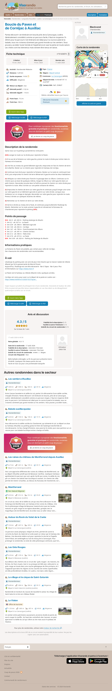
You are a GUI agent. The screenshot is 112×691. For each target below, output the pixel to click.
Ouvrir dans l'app (17, 112)
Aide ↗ (31, 15)
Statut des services (49, 687)
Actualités (8, 668)
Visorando (7, 19)
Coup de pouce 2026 (11, 672)
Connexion (103, 15)
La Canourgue (57, 76)
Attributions (78, 77)
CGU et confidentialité (12, 656)
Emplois (7, 664)
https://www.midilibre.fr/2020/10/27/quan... (21, 279)
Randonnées (19, 15)
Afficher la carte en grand (91, 103)
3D (101, 75)
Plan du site (8, 660)
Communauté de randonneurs (15, 680)
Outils (7, 15)
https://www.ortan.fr (26, 269)
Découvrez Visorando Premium (50, 101)
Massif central (54, 73)
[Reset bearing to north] (105, 61)
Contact (7, 676)
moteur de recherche (52, 628)
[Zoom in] (105, 54)
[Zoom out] (105, 57)
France (49, 69)
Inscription (92, 15)
